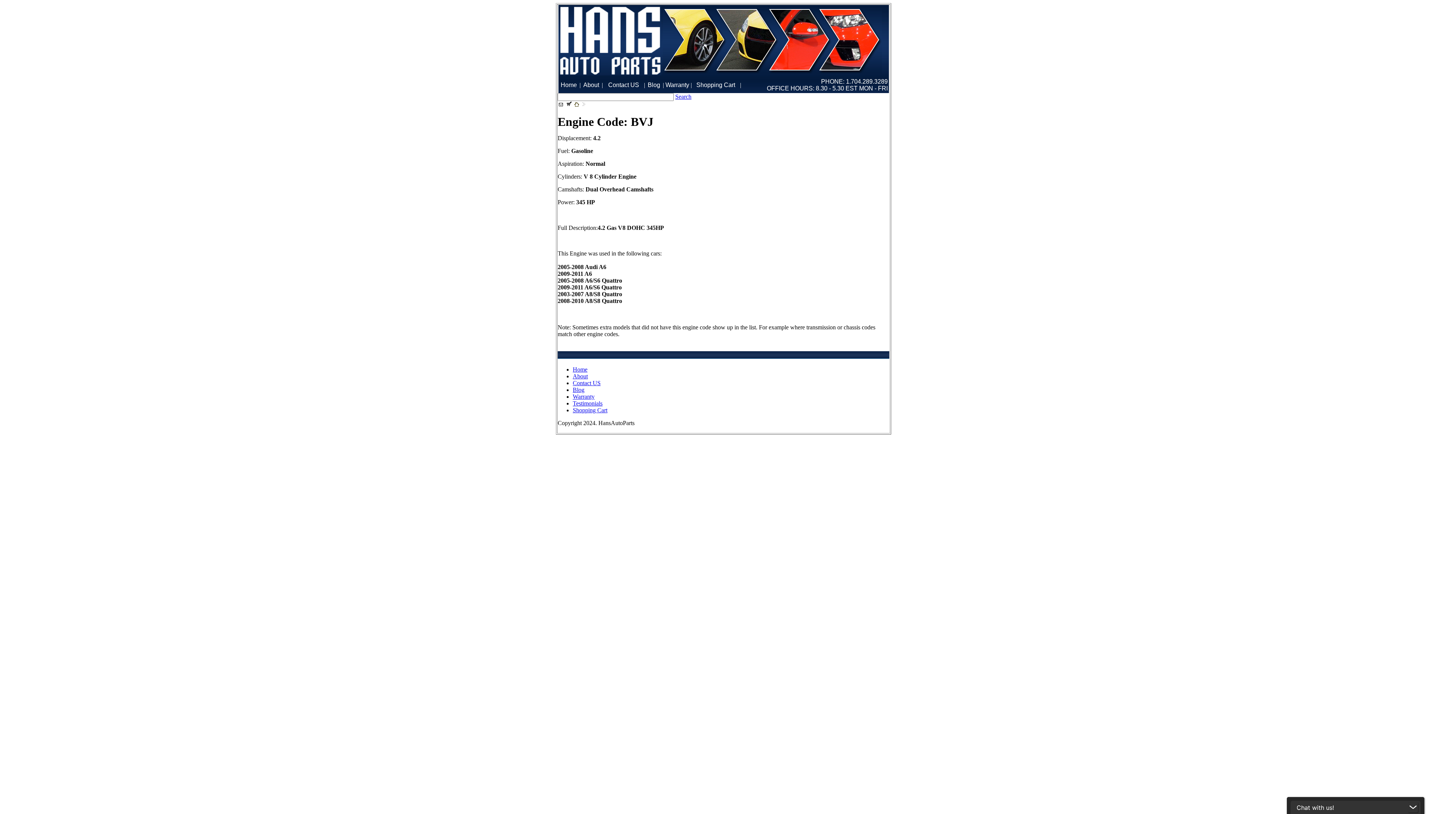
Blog (578, 390)
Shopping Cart (590, 410)
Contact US (587, 383)
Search (683, 96)
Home (580, 369)
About (580, 376)
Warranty (584, 396)
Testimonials (588, 403)
